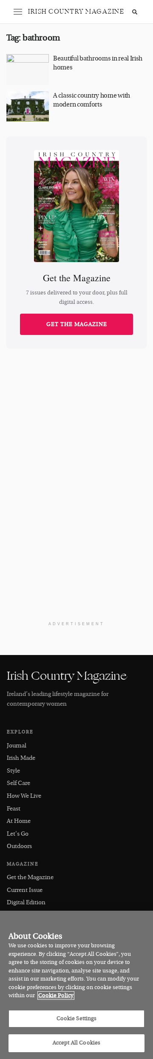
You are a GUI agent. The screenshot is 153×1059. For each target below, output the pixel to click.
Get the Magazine (76, 324)
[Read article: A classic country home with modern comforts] (27, 106)
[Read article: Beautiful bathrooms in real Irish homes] (27, 69)
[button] (18, 12)
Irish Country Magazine (76, 12)
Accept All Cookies (76, 1042)
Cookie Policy (56, 995)
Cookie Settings (77, 1018)
